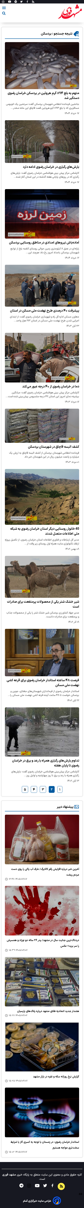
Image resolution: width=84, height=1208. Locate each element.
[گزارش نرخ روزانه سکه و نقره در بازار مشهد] (42, 1047)
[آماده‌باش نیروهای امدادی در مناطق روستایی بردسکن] (42, 214)
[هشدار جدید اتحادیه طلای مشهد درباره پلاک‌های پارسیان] (42, 982)
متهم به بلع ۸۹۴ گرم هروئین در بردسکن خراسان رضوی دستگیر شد (43, 96)
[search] (4, 14)
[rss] (33, 2)
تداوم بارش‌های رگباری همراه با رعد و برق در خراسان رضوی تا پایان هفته (45, 763)
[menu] (4, 9)
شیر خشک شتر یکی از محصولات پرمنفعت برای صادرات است (43, 604)
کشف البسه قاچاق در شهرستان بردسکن (53, 446)
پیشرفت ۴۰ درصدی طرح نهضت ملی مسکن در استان (44, 310)
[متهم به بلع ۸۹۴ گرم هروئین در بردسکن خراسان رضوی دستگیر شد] (42, 65)
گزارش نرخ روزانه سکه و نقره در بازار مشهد (56, 1077)
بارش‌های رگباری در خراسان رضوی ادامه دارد (51, 167)
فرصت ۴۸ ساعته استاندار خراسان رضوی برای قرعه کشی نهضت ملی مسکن (43, 683)
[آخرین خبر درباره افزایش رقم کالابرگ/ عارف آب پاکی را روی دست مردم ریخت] (42, 839)
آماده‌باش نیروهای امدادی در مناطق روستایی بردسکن (44, 242)
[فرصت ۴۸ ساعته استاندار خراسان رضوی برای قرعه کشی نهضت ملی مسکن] (42, 652)
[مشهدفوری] (69, 11)
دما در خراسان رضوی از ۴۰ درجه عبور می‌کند (50, 386)
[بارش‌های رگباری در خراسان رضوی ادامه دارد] (42, 141)
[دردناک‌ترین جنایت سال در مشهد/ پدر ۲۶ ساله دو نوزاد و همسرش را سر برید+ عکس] (42, 910)
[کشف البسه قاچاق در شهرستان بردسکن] (42, 426)
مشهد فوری (9, 1175)
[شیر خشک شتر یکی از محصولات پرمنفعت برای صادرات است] (42, 577)
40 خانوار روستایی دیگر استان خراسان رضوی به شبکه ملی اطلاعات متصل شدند (44, 531)
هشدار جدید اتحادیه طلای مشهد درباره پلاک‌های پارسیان (48, 1011)
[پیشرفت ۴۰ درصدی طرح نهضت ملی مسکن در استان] (42, 286)
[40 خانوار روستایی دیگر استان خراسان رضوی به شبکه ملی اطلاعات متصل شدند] (42, 497)
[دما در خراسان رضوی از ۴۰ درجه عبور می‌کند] (42, 357)
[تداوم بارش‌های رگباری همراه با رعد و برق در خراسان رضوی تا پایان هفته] (42, 732)
